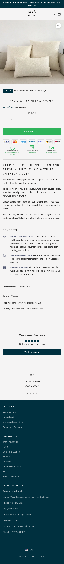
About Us (7, 457)
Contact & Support (11, 452)
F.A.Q (5, 447)
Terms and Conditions (13, 422)
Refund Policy (9, 417)
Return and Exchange (13, 427)
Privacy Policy (9, 412)
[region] (32, 380)
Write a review (32, 352)
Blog (5, 471)
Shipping (7, 461)
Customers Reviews (12, 466)
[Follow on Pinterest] (4, 541)
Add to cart (32, 131)
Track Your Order (10, 442)
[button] (9, 107)
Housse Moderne (11, 476)
